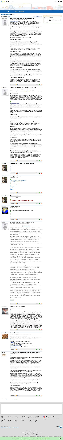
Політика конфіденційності (14, 427)
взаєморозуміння (24, 223)
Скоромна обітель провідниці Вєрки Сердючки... (22, 163)
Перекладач (3, 419)
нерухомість (26, 19)
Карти (23, 420)
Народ (9, 419)
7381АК (12, 300)
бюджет (29, 353)
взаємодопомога (18, 223)
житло (19, 19)
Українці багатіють (15, 206)
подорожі (36, 353)
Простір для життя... (15, 176)
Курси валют (37, 417)
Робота (9, 416)
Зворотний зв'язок (4, 427)
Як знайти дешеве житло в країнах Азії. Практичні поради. (25, 352)
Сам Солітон (4, 306)
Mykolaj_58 (4, 163)
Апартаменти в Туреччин (14, 103)
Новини (29, 420)
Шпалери (9, 420)
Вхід (55, 1)
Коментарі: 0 (12, 84)
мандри (34, 353)
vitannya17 (4, 332)
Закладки (37, 416)
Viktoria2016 (4, 18)
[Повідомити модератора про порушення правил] (41, 84)
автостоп (25, 353)
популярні (9, 16)
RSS (2, 417)
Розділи (12, 1)
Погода (16, 417)
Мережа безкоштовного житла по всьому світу (22, 222)
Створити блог (21, 11)
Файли (9, 421)
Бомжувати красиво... (15, 195)
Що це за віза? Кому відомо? (17, 306)
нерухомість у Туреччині (25, 90)
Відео (2, 420)
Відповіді (30, 421)
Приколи (16, 419)
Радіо (2, 423)
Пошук (16, 416)
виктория (51, 17)
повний (40, 16)
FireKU (3, 222)
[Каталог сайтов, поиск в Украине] (59, 426)
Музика (23, 421)
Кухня (12, 339)
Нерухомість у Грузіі (14, 21)
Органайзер (3, 421)
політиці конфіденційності (45, 437)
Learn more (45, 438)
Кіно (36, 420)
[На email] (16, 84)
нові (6, 16)
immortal (3, 352)
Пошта (2, 416)
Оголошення (10, 417)
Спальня (12, 342)
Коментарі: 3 (12, 395)
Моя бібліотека (14, 347)
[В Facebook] (17, 84)
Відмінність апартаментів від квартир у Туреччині (23, 87)
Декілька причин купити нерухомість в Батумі (22, 18)
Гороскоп (23, 417)
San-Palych (4, 206)
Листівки (16, 420)
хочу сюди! (59, 15)
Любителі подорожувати (19, 353)
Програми (23, 416)
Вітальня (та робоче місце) (16, 345)
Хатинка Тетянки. (14, 332)
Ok (60, 438)
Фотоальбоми (31, 419)
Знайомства (47, 16)
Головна (7, 1)
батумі (17, 19)
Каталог (29, 416)
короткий (37, 16)
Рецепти (16, 421)
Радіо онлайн (50, 417)
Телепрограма (31, 417)
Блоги (36, 419)
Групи (36, 421)
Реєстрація (60, 1)
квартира (21, 19)
